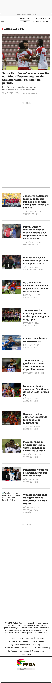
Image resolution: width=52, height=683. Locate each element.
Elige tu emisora (42, 21)
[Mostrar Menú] (2, 20)
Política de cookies (40, 648)
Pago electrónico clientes (18, 641)
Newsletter (40, 638)
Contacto (11, 638)
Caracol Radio (13, 20)
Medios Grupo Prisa (26, 669)
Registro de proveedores (20, 645)
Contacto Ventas (26, 638)
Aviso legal (37, 645)
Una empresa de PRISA (26, 662)
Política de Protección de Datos (16, 648)
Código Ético (26, 654)
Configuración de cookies (18, 651)
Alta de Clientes (37, 641)
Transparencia (38, 651)
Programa (25, 21)
